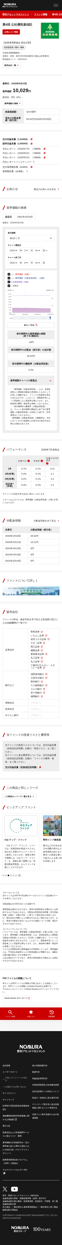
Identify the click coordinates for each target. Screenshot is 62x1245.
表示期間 (11, 233)
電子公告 (6, 1126)
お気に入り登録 (11, 32)
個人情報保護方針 (40, 1065)
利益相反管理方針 (40, 1078)
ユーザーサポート (10, 1072)
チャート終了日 (14, 257)
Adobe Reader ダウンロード (15, 998)
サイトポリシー (9, 1093)
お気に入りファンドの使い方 (16, 1079)
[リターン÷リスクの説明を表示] (47, 463)
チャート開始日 (14, 245)
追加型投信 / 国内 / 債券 (14, 47)
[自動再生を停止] (19, 875)
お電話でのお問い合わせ (15, 1087)
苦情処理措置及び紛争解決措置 (45, 1085)
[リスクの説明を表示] (42, 461)
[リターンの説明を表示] (28, 461)
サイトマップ (8, 1100)
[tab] (3, 875)
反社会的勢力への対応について (45, 1091)
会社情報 (6, 1065)
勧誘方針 (36, 1072)
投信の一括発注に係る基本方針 (45, 1098)
